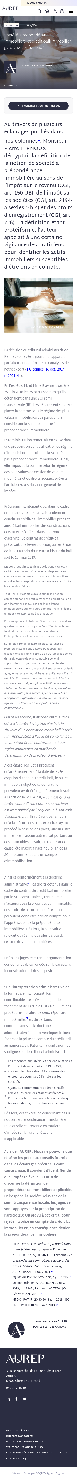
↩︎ (52, 1272)
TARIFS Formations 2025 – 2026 (24, 1447)
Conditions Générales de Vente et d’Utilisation (36, 1453)
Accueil (8, 86)
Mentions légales (17, 1431)
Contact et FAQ (16, 1458)
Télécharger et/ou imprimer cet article (40, 107)
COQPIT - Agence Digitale (50, 1473)
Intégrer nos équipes (20, 1436)
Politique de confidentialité (24, 1442)
